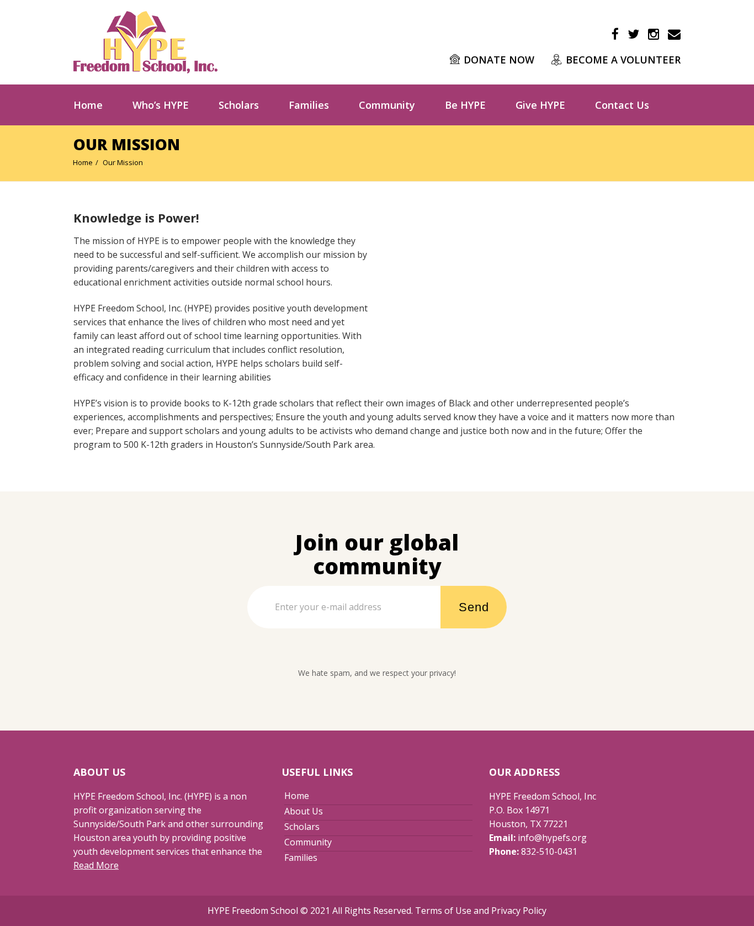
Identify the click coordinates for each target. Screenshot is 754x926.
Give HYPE (540, 105)
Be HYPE (465, 105)
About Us (303, 811)
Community (387, 105)
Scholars (239, 105)
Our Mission (123, 162)
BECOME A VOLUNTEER (623, 59)
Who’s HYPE (160, 105)
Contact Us (622, 105)
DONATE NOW (499, 59)
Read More (96, 865)
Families (309, 105)
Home (88, 105)
